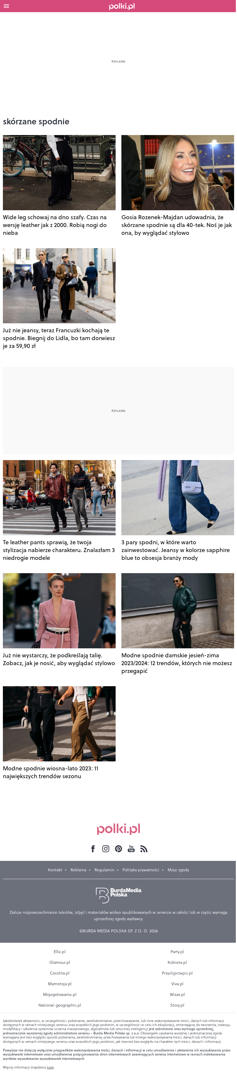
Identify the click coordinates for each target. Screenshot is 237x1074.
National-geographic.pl (59, 1005)
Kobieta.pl (177, 962)
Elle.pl (60, 952)
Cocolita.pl (60, 973)
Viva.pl (177, 984)
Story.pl (177, 1005)
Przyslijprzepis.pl (177, 973)
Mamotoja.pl (60, 984)
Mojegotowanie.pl (60, 994)
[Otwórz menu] (6, 6)
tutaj (50, 1067)
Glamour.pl (59, 962)
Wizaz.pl (177, 994)
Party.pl (177, 952)
